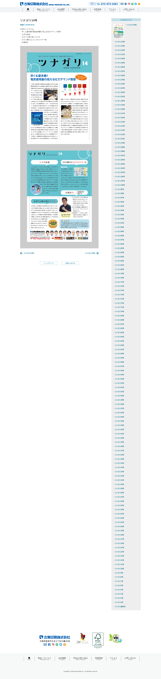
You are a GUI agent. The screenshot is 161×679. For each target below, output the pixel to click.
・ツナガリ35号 (118, 459)
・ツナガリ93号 (118, 215)
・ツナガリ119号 (119, 105)
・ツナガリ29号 (118, 488)
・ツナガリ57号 (118, 366)
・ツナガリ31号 (118, 480)
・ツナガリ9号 (118, 573)
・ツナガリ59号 (118, 358)
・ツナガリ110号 (119, 143)
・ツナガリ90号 (118, 227)
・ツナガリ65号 (118, 332)
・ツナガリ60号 (118, 354)
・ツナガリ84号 (118, 252)
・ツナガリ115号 (119, 122)
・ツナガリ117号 (119, 113)
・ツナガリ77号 (118, 282)
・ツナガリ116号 (119, 118)
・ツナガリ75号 (118, 290)
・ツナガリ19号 (118, 531)
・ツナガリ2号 (118, 602)
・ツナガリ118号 (119, 109)
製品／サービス (43, 9)
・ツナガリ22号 (118, 518)
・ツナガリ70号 (118, 311)
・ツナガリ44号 (118, 421)
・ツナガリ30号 (118, 484)
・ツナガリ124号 (119, 84)
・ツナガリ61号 (118, 349)
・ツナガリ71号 (118, 307)
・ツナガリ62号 (118, 345)
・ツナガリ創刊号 (119, 606)
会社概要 (61, 9)
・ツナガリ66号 (118, 328)
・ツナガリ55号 (118, 375)
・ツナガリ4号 (118, 598)
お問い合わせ (129, 9)
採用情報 (97, 9)
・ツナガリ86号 (118, 244)
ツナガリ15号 (90, 253)
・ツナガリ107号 (119, 155)
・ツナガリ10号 (118, 569)
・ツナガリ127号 (119, 71)
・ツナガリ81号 (118, 265)
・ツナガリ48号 (118, 404)
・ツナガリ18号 (118, 535)
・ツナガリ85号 (118, 248)
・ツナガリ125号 (119, 80)
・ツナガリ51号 (118, 392)
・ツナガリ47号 (118, 408)
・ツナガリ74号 (118, 295)
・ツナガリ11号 (118, 564)
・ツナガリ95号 (118, 206)
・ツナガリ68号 (118, 320)
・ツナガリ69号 (118, 316)
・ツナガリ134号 (119, 42)
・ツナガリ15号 (118, 547)
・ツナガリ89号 (118, 231)
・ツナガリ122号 (119, 92)
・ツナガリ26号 (118, 501)
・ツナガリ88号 (118, 236)
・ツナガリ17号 (118, 539)
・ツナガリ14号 (118, 552)
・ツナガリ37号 (118, 450)
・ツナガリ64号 (118, 337)
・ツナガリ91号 (118, 223)
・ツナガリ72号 (118, 303)
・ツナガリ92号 (118, 219)
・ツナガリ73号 (118, 299)
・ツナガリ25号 (118, 505)
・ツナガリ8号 (118, 577)
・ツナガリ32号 (118, 476)
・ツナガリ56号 (118, 370)
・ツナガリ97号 (118, 198)
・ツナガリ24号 (118, 509)
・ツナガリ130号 (119, 58)
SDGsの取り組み (79, 9)
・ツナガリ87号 (118, 240)
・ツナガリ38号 (118, 446)
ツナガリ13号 (29, 253)
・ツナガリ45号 (118, 417)
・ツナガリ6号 (118, 585)
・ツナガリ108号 (119, 151)
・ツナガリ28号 (118, 493)
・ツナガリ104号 (119, 168)
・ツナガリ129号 (119, 63)
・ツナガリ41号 (118, 434)
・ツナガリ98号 (118, 193)
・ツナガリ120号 (119, 101)
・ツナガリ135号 (131, 25)
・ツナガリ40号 (118, 438)
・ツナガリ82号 (118, 261)
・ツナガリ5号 (118, 590)
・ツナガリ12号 (118, 560)
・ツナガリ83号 (118, 257)
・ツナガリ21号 (118, 522)
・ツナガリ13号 (118, 556)
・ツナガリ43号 (118, 425)
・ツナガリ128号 (119, 67)
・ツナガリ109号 (119, 147)
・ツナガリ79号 (118, 273)
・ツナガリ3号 (118, 594)
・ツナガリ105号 (119, 164)
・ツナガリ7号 (118, 581)
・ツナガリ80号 (118, 269)
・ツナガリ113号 (119, 130)
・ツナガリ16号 (118, 543)
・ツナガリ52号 (118, 387)
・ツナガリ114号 (119, 126)
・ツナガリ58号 (118, 362)
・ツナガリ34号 (118, 463)
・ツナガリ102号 (119, 176)
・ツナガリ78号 (118, 278)
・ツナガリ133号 (119, 46)
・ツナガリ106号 (119, 160)
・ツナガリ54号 (118, 379)
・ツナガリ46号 (118, 413)
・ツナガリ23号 (118, 514)
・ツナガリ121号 (119, 96)
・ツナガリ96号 (118, 202)
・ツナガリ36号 (118, 455)
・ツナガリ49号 (118, 400)
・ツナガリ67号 (118, 324)
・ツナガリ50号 (118, 396)
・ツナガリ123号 (119, 88)
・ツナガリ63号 (118, 341)
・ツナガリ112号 (119, 134)
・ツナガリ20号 (118, 526)
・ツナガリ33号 (118, 467)
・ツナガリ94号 (118, 210)
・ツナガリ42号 (118, 429)
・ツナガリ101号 (119, 181)
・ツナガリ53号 (118, 383)
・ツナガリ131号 (119, 54)
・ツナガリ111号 (119, 139)
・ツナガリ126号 (119, 75)
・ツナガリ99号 (118, 189)
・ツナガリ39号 (118, 442)
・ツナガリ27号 (118, 497)
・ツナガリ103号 (119, 172)
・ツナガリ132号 (119, 50)
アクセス (112, 9)
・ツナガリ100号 (119, 185)
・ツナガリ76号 (118, 286)
